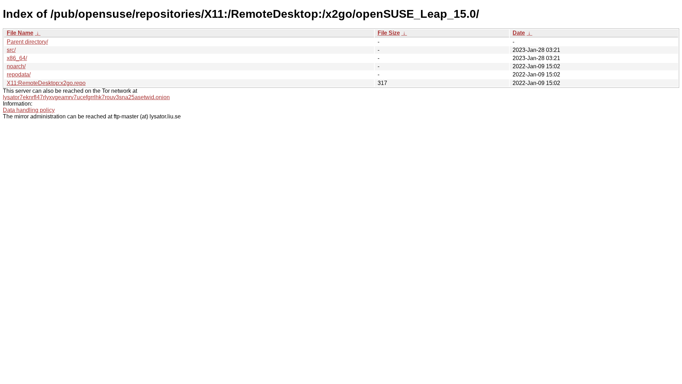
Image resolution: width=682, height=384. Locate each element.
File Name (20, 33)
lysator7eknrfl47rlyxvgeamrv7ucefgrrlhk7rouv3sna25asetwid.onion (86, 97)
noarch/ (16, 66)
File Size (389, 33)
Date (519, 33)
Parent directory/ (27, 42)
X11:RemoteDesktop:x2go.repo (46, 83)
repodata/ (19, 74)
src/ (11, 50)
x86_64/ (17, 58)
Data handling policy (29, 110)
